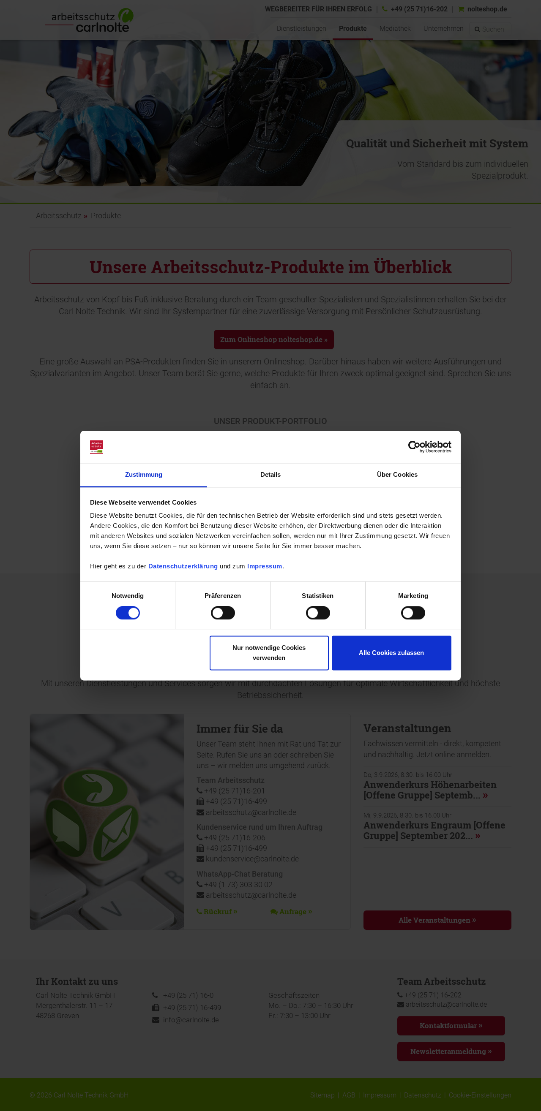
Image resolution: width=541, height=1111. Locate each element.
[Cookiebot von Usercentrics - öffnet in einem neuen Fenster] (414, 446)
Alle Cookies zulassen (391, 653)
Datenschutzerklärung (183, 566)
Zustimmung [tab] (144, 474)
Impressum (264, 566)
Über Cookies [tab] (397, 474)
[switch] (223, 612)
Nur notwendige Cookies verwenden (269, 653)
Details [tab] (270, 474)
